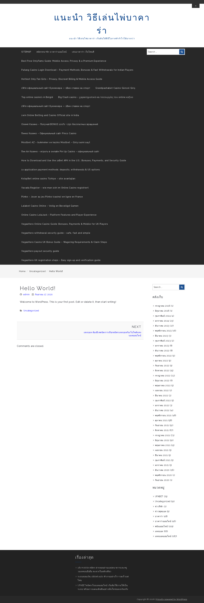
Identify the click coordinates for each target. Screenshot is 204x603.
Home (22, 271)
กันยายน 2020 (162, 480)
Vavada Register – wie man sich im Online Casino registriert (55, 188)
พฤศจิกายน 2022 (163, 355)
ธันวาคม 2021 (162, 410)
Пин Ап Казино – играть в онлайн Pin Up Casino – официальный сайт (60, 151)
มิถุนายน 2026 (162, 311)
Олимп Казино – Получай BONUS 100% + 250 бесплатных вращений (59, 124)
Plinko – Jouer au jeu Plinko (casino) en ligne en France (52, 197)
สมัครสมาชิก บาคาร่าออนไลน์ (51, 52)
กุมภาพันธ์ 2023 (163, 341)
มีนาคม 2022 (161, 395)
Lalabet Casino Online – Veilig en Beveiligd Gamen (50, 206)
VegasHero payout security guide (40, 251)
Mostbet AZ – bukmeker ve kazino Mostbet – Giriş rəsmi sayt (55, 142)
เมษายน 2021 (161, 450)
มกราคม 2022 (162, 405)
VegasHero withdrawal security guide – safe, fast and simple (55, 233)
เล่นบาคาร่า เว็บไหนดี (83, 52)
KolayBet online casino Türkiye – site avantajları (48, 178)
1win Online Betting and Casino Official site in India (50, 115)
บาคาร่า (159, 516)
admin (26, 294)
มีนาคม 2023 (161, 336)
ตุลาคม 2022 (161, 360)
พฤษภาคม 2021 (162, 445)
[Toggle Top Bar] (196, 6)
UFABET (159, 496)
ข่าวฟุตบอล (160, 511)
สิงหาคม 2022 (162, 370)
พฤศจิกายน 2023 (163, 330)
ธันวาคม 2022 (162, 350)
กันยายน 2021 (162, 425)
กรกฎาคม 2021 (162, 435)
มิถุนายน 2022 (162, 380)
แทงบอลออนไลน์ (163, 536)
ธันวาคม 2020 (162, 470)
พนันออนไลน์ (161, 526)
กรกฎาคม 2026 (163, 306)
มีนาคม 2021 (161, 455)
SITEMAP (26, 52)
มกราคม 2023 (162, 345)
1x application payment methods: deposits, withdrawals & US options (60, 169)
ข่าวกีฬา (159, 506)
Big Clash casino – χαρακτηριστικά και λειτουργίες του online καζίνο (95, 97)
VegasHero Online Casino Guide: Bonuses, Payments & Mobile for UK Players (64, 224)
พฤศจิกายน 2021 (163, 415)
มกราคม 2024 (162, 321)
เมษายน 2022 (162, 390)
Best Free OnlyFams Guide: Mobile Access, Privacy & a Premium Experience (63, 61)
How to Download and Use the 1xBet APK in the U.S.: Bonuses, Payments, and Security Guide (73, 160)
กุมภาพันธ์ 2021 (163, 460)
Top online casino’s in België (37, 97)
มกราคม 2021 (162, 465)
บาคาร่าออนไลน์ (163, 521)
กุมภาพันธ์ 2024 (163, 316)
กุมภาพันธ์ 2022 (163, 400)
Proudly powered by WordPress (171, 599)
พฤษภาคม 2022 (163, 385)
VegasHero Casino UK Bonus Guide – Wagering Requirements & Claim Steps (64, 242)
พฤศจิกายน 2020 (163, 475)
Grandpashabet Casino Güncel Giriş (115, 88)
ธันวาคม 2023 (162, 326)
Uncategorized (37, 271)
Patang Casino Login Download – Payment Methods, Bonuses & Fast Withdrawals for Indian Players (77, 70)
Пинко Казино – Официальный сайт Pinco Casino (48, 133)
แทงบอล (159, 531)
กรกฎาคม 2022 (162, 375)
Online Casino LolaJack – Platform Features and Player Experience (59, 215)
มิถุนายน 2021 (162, 440)
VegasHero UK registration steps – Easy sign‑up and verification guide (61, 260)
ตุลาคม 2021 (161, 420)
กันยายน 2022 (162, 365)
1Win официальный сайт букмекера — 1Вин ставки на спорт (55, 88)
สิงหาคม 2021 (162, 430)
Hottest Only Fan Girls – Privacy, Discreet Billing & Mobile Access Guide (61, 79)
